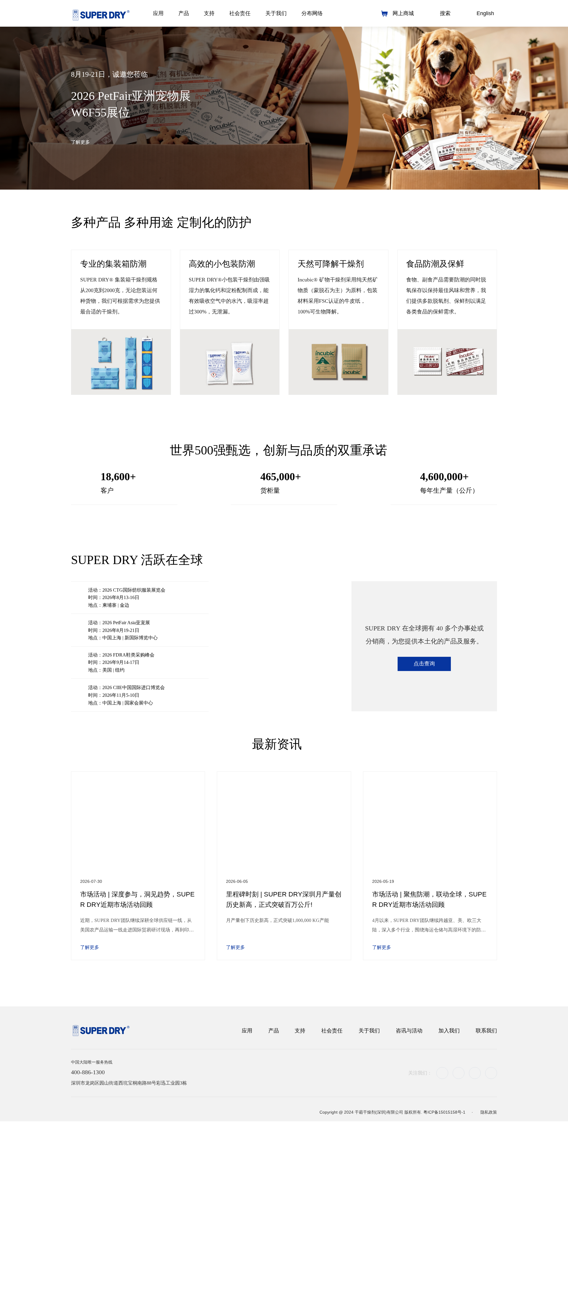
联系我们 (486, 1202)
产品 (273, 1202)
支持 (300, 1202)
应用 (247, 1202)
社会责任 (332, 1202)
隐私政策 (488, 1287)
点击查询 (424, 841)
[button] (268, 175)
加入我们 (449, 1202)
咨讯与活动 (409, 1202)
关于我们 (369, 1202)
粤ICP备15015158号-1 (444, 1287)
